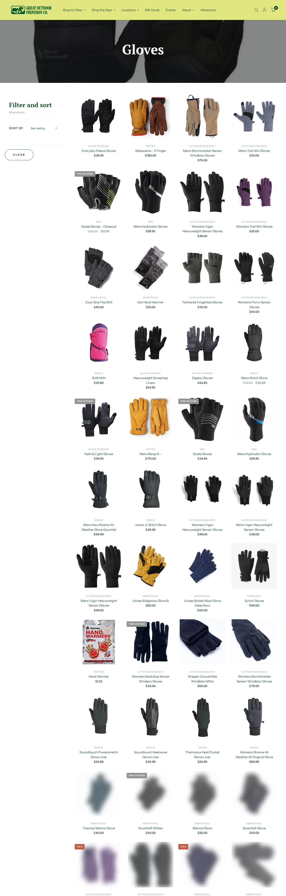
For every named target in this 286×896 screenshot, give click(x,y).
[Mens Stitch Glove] (254, 343)
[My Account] (264, 10)
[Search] (256, 10)
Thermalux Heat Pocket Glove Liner (202, 754)
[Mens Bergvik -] (151, 419)
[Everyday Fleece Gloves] (99, 116)
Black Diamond (99, 146)
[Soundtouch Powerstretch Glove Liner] (99, 718)
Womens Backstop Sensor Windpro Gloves (151, 678)
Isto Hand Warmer (150, 302)
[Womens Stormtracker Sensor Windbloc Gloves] (254, 642)
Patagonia (254, 596)
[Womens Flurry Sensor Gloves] (254, 268)
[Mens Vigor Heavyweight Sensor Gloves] (254, 490)
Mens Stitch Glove (254, 378)
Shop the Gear (102, 10)
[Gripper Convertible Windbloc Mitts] (202, 642)
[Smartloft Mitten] (151, 793)
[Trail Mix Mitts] (151, 865)
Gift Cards (152, 10)
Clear (19, 154)
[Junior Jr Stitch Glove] (151, 490)
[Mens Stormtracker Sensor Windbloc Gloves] (202, 116)
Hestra (150, 146)
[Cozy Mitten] (254, 865)
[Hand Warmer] (99, 642)
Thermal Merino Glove (98, 828)
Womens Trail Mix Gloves (254, 226)
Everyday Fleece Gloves (99, 151)
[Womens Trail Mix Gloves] (254, 192)
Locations (128, 10)
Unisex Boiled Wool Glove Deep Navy (202, 603)
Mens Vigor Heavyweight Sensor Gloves (254, 527)
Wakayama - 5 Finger (150, 151)
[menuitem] (74, 10)
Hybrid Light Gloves (98, 454)
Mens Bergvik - (151, 454)
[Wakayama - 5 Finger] (151, 116)
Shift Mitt (99, 378)
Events (171, 10)
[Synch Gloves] (254, 566)
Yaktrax (98, 671)
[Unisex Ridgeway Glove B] (151, 566)
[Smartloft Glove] (254, 793)
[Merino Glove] (202, 793)
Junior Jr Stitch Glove (150, 525)
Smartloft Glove (254, 828)
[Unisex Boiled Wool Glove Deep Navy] (202, 566)
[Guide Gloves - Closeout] (99, 192)
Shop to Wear (72, 10)
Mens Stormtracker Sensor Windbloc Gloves (202, 153)
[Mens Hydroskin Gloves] (151, 192)
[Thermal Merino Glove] (99, 793)
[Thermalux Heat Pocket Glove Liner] (202, 718)
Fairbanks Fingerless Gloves (202, 302)
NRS (98, 221)
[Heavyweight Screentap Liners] (151, 343)
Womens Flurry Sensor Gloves (254, 304)
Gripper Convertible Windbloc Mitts (202, 678)
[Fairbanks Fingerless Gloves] (202, 268)
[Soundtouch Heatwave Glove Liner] (151, 718)
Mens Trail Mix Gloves (254, 151)
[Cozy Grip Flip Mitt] (99, 268)
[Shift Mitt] (99, 343)
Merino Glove (202, 828)
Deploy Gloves (202, 378)
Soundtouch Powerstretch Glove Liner (99, 754)
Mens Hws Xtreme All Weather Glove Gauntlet (98, 527)
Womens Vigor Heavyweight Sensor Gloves (202, 228)
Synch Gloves (254, 601)
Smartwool (99, 297)
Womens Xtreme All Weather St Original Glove (254, 754)
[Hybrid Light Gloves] (99, 419)
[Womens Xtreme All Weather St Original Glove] (254, 718)
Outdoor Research (202, 146)
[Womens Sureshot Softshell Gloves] (99, 865)
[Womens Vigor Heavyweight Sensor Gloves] (202, 192)
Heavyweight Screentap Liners (150, 380)
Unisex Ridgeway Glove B (151, 601)
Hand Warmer (99, 676)
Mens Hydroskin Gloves (150, 226)
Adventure (208, 10)
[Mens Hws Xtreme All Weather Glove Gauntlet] (99, 490)
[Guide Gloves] (202, 419)
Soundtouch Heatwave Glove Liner (150, 754)
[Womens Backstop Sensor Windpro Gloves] (151, 642)
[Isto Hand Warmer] (151, 268)
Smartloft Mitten (150, 828)
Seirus (98, 373)
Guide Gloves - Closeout (98, 226)
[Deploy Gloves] (202, 343)
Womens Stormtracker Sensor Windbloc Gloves (254, 678)
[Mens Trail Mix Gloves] (254, 116)
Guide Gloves (202, 454)
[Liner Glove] (202, 865)
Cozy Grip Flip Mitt (98, 302)
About (186, 10)
